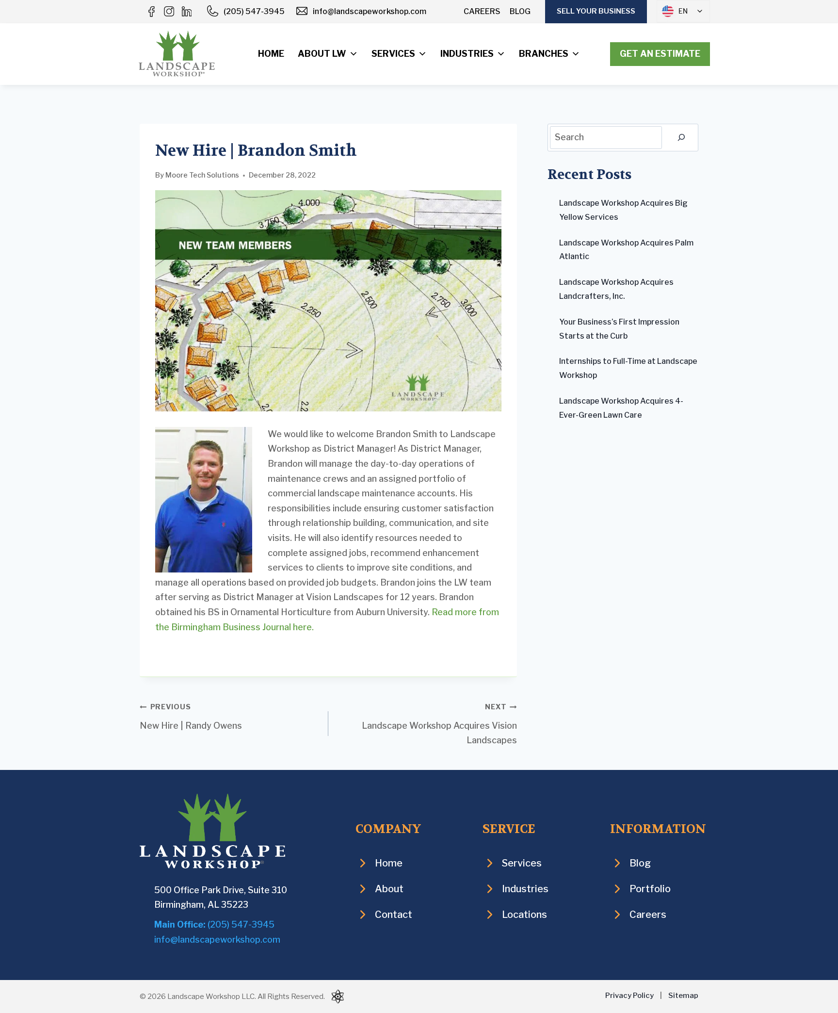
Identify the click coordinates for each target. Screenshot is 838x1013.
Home (271, 54)
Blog (520, 11)
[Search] (681, 137)
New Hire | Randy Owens (191, 717)
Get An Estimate (660, 54)
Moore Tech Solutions (202, 175)
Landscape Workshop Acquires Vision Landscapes (439, 724)
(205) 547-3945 (254, 11)
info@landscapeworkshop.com (369, 11)
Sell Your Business (596, 11)
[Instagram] (168, 11)
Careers (482, 11)
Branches (543, 54)
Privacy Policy (629, 995)
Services (393, 54)
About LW (322, 54)
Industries (467, 54)
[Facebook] (151, 11)
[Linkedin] (186, 11)
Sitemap (683, 995)
